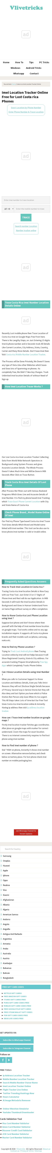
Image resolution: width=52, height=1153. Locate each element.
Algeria (6, 909)
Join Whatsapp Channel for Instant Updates (26, 832)
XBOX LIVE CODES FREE (13, 1018)
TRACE (26, 217)
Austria (6, 958)
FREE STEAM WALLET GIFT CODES (18, 1012)
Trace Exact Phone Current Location (23, 501)
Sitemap (38, 1151)
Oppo (5, 880)
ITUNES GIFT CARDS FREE (15, 999)
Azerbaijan (7, 963)
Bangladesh (8, 977)
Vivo (5, 890)
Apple (5, 870)
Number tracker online (26, 230)
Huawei (6, 865)
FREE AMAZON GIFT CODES (15, 996)
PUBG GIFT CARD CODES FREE (16, 1002)
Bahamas (7, 968)
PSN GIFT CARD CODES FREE (16, 1015)
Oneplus (6, 860)
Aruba (5, 948)
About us (46, 1149)
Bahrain (6, 973)
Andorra (6, 919)
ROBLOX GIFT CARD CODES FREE (17, 1006)
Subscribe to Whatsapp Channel (17, 1040)
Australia (7, 953)
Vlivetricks (26, 7)
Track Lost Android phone (22, 651)
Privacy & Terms (27, 1151)
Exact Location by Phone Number (26, 107)
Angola (6, 924)
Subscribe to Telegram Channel (16, 1048)
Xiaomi (6, 895)
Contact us (14, 1151)
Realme (6, 885)
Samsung (7, 856)
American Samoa (10, 914)
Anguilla (6, 929)
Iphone (6, 875)
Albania (6, 904)
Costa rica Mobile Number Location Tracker (25, 354)
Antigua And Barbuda (12, 934)
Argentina (7, 938)
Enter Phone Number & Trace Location (26, 111)
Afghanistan (8, 899)
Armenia (6, 943)
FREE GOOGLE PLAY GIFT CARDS (17, 1009)
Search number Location (26, 226)
